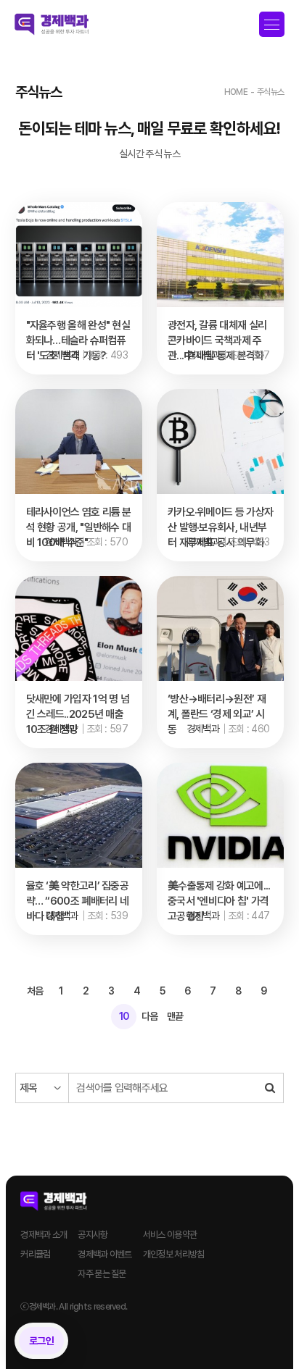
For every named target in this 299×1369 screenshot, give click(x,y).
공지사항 (92, 1234)
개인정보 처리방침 (174, 1254)
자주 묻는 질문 (102, 1273)
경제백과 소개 (43, 1234)
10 (124, 1016)
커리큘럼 (35, 1254)
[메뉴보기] (271, 25)
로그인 (41, 1341)
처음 (35, 991)
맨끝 (175, 1016)
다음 (150, 1016)
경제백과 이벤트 (104, 1254)
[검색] (270, 1087)
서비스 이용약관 (170, 1234)
